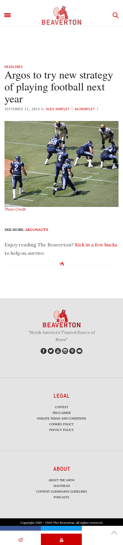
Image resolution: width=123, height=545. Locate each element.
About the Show (61, 480)
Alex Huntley (58, 109)
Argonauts (36, 229)
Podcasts (61, 497)
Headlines (13, 67)
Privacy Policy (61, 430)
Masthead (61, 486)
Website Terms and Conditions (61, 418)
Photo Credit (15, 209)
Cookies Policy (61, 424)
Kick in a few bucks (96, 245)
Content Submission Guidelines (61, 491)
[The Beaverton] (61, 15)
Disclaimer (62, 412)
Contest (61, 407)
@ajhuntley (85, 109)
